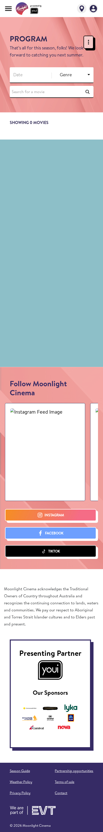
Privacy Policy (20, 792)
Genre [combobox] (66, 75)
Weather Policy (21, 781)
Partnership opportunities (74, 770)
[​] (28, 75)
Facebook (54, 533)
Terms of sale (64, 781)
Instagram (54, 515)
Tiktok (54, 551)
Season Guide (20, 770)
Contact (61, 792)
